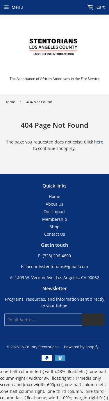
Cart (100, 7)
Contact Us (54, 234)
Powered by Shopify (81, 346)
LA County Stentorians (38, 346)
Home (9, 101)
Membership (54, 219)
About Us (54, 204)
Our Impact (55, 211)
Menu (17, 7)
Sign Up (93, 319)
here (98, 142)
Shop (55, 227)
